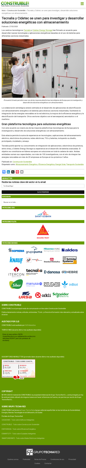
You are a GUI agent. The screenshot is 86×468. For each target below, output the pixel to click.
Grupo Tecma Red (27, 410)
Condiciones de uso (57, 459)
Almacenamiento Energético (27, 164)
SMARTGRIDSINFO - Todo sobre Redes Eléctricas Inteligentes (23, 438)
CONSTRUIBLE (15, 4)
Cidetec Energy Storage (42, 30)
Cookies (37, 463)
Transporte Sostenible (75, 164)
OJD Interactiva (30, 325)
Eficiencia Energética (46, 164)
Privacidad (72, 459)
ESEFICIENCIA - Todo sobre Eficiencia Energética (19, 429)
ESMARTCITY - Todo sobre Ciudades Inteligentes (19, 434)
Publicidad (26, 459)
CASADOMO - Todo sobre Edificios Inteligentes (18, 420)
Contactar (48, 463)
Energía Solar (60, 164)
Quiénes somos (13, 459)
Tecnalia (27, 30)
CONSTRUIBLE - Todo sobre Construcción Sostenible (20, 424)
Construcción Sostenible (16, 11)
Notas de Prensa (40, 459)
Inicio (4, 11)
